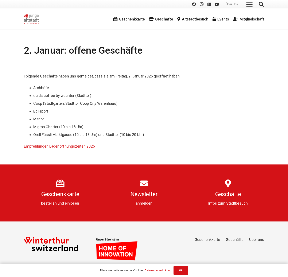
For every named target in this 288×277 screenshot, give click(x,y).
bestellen (49, 203)
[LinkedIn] (209, 4)
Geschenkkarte (60, 194)
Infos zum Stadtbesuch (228, 203)
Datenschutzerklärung (158, 270)
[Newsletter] (144, 183)
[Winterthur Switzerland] (51, 244)
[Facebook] (194, 4)
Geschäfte (228, 194)
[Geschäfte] (228, 183)
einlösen (72, 203)
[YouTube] (217, 4)
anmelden (144, 203)
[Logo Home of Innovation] (117, 249)
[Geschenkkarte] (60, 183)
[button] (249, 4)
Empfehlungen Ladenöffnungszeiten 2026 (59, 146)
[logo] (31, 19)
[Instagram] (201, 4)
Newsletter (144, 194)
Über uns (256, 239)
